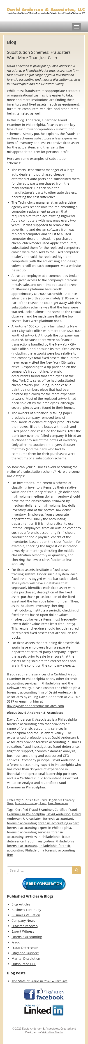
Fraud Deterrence (58, 803)
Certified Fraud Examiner (34, 809)
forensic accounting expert (58, 823)
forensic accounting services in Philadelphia (35, 834)
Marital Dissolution (26, 958)
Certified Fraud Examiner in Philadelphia (42, 811)
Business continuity (26, 910)
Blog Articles (55, 800)
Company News (23, 920)
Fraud (42, 803)
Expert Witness (23, 931)
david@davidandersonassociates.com (35, 706)
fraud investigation (39, 841)
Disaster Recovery (25, 926)
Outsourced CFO (24, 964)
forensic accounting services (28, 832)
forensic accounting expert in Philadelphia (39, 827)
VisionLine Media (52, 1032)
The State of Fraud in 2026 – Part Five (39, 981)
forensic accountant (58, 818)
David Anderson (58, 814)
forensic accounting (22, 823)
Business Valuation (26, 915)
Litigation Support (25, 953)
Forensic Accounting (26, 803)
